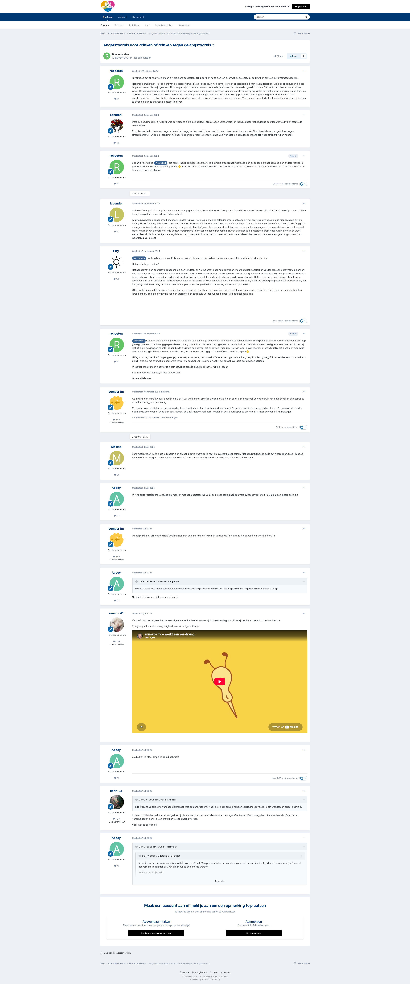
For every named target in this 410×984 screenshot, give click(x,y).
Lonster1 (116, 114)
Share (279, 56)
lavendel (116, 203)
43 (117, 515)
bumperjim (116, 391)
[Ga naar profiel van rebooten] (106, 56)
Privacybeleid (199, 972)
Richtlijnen (134, 25)
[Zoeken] (306, 17)
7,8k (117, 641)
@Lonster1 (161, 163)
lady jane (277, 321)
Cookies (225, 972)
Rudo (278, 427)
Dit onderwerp (292, 17)
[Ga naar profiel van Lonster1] (117, 126)
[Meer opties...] (304, 71)
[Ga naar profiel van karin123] (117, 802)
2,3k (117, 818)
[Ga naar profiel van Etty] (117, 262)
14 (117, 98)
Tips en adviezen (142, 57)
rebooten (123, 54)
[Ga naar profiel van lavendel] (117, 215)
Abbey (116, 487)
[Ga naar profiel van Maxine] (117, 458)
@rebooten (139, 258)
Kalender (119, 25)
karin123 (116, 790)
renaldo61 (116, 613)
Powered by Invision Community (205, 979)
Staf (147, 25)
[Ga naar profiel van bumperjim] (117, 403)
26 (117, 474)
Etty (116, 251)
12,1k (117, 419)
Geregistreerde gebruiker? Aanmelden (266, 6)
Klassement (184, 25)
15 (117, 231)
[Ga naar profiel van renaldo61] (117, 624)
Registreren (301, 6)
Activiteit (122, 17)
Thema (184, 972)
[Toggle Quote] (136, 581)
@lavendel (139, 341)
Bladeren (107, 17)
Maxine (116, 446)
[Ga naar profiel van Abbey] (117, 499)
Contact (214, 972)
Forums (105, 25)
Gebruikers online (164, 25)
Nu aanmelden (253, 933)
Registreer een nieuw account (156, 933)
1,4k (118, 142)
